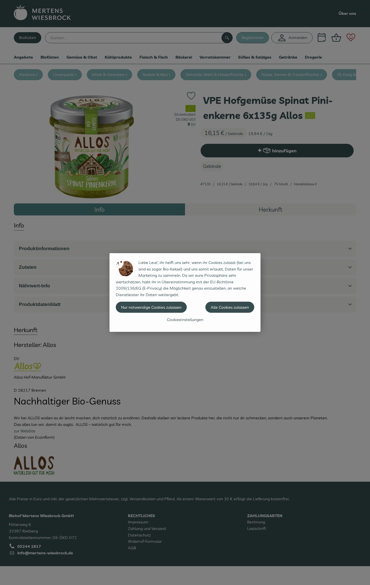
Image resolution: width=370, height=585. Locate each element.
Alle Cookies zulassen (230, 307)
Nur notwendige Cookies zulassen (151, 307)
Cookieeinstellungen (185, 319)
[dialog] (185, 292)
